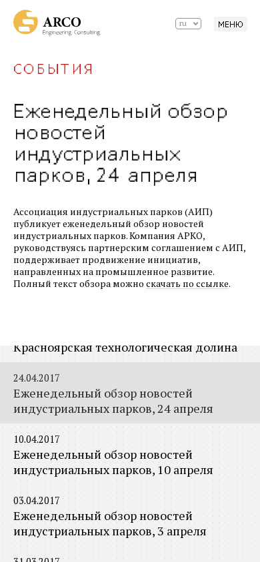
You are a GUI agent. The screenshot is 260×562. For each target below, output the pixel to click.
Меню (230, 24)
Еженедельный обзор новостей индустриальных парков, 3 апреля (110, 516)
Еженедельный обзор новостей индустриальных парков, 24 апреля (113, 394)
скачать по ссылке (187, 283)
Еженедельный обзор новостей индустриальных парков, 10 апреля (113, 455)
